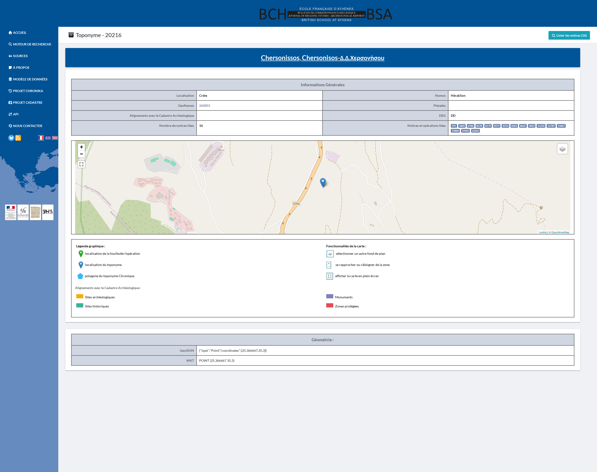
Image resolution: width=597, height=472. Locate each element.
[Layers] (562, 149)
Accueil (19, 32)
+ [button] (81, 147)
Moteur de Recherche (31, 44)
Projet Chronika (27, 91)
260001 (204, 105)
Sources (20, 56)
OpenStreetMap (560, 232)
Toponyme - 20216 (98, 34)
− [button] (81, 154)
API (15, 114)
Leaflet (543, 232)
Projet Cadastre (27, 102)
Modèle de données (30, 79)
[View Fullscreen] (81, 164)
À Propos (20, 67)
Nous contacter (27, 126)
